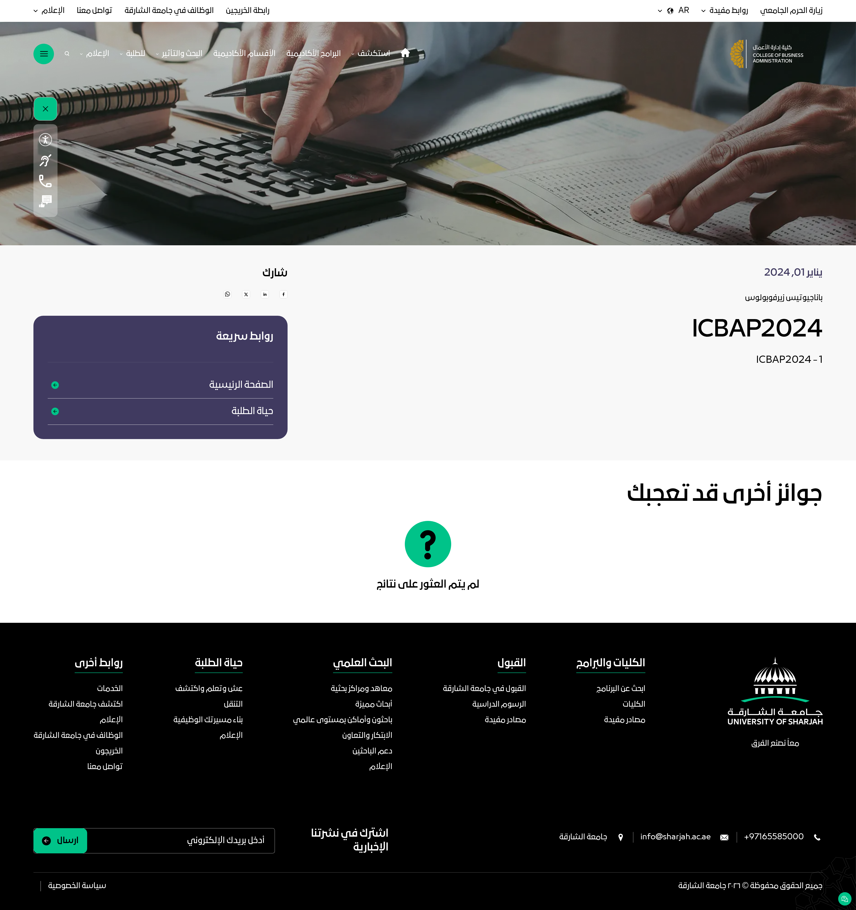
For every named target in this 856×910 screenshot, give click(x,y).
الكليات (634, 705)
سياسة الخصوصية (77, 886)
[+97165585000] (45, 181)
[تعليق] (45, 201)
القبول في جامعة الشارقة (484, 689)
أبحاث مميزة (373, 705)
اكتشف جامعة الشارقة (85, 705)
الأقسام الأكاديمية (244, 54)
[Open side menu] (43, 54)
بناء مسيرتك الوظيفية (208, 720)
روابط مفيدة (728, 11)
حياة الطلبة (252, 411)
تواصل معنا (94, 11)
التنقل (233, 705)
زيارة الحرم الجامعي (791, 11)
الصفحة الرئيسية (241, 385)
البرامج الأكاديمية (313, 54)
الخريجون (109, 751)
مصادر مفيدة (624, 720)
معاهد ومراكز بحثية (361, 689)
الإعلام (53, 11)
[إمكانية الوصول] (45, 140)
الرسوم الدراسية (499, 705)
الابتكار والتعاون (367, 736)
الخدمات (110, 689)
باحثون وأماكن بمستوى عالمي (342, 720)
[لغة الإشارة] (45, 160)
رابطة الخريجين (248, 11)
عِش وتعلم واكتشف (209, 689)
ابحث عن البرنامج (620, 689)
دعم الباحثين (372, 751)
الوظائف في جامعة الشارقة (169, 11)
